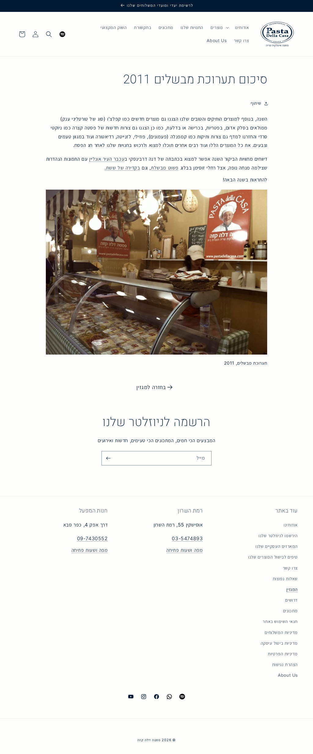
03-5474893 (187, 538)
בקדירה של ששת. (122, 168)
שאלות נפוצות (285, 578)
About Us (288, 675)
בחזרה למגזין (151, 387)
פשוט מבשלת (165, 168)
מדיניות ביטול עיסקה (279, 643)
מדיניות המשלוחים (281, 632)
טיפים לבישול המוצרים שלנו (273, 557)
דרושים (291, 600)
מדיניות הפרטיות (283, 654)
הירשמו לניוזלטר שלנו (278, 535)
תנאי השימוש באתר (280, 621)
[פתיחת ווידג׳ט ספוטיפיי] (62, 34)
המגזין (292, 589)
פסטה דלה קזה (148, 740)
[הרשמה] (108, 458)
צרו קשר (290, 568)
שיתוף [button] (256, 103)
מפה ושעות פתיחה (184, 550)
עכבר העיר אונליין (106, 159)
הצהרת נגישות (285, 664)
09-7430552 (92, 538)
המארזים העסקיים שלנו (277, 546)
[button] (219, 27)
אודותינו (291, 525)
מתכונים (290, 611)
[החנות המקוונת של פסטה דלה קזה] (277, 34)
